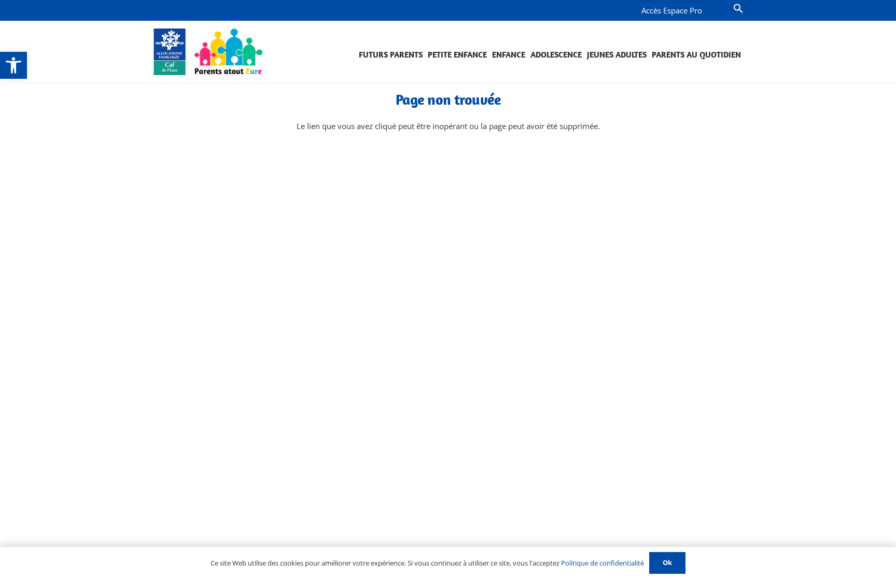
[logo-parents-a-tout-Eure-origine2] (208, 52)
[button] (13, 65)
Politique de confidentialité (602, 563)
